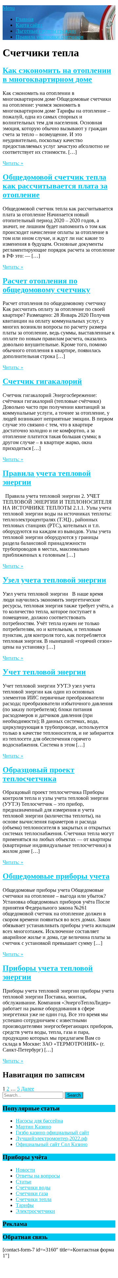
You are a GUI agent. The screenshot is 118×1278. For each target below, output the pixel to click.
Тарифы (25, 1205)
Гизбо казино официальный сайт (52, 1132)
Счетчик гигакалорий (42, 381)
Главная (24, 19)
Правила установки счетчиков (50, 37)
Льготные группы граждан (46, 31)
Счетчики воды (33, 1187)
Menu (9, 8)
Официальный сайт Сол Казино (52, 1144)
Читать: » (13, 163)
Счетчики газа (32, 1193)
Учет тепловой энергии (44, 672)
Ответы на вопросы (38, 1176)
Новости (25, 1170)
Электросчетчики (35, 1211)
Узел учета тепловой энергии (54, 580)
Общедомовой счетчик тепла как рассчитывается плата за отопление (55, 186)
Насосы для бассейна (39, 1121)
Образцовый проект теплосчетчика (38, 774)
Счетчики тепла (33, 1199)
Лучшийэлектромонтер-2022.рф (51, 1138)
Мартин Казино (33, 1126)
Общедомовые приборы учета (56, 876)
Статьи (23, 1181)
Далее (27, 1088)
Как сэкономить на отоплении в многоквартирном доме (57, 74)
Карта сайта (29, 25)
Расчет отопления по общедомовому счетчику (46, 285)
